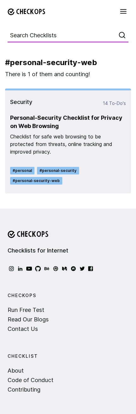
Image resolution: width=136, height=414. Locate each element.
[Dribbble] (55, 268)
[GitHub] (38, 268)
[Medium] (64, 268)
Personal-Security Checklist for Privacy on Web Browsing (66, 121)
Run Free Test (26, 310)
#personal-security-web (36, 180)
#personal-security (58, 170)
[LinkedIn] (20, 268)
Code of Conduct (30, 380)
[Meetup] (73, 268)
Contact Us (23, 329)
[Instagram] (11, 268)
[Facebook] (91, 268)
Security (21, 102)
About (16, 370)
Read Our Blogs (28, 319)
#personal (22, 170)
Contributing (24, 389)
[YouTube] (29, 268)
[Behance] (47, 268)
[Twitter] (82, 268)
